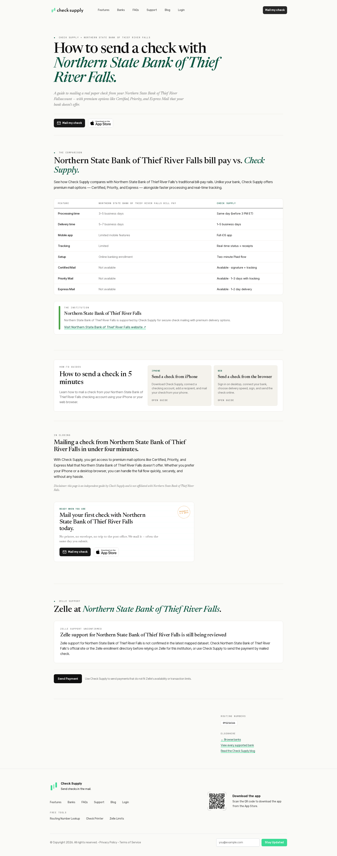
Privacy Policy (108, 842)
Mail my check (275, 10)
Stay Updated (274, 842)
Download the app (246, 796)
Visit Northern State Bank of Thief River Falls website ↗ (105, 327)
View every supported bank (237, 745)
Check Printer (94, 818)
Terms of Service (130, 842)
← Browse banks (231, 739)
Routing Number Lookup (65, 818)
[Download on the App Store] (100, 123)
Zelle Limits (117, 818)
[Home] (67, 10)
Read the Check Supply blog (238, 750)
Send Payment (68, 678)
